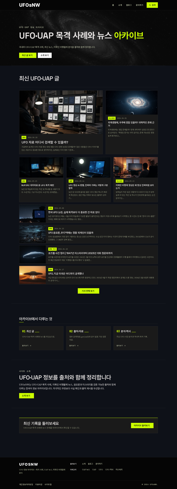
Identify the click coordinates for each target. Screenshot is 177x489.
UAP (94, 469)
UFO (101, 469)
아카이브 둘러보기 (142, 425)
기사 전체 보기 (88, 291)
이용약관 (38, 484)
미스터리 (119, 469)
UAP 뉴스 (86, 469)
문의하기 (139, 5)
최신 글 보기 (27, 55)
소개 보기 (45, 55)
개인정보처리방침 (26, 484)
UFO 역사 (109, 469)
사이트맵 (48, 484)
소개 (120, 5)
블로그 (129, 5)
